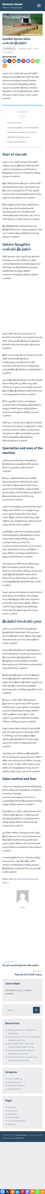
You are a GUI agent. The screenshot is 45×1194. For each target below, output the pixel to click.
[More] (5, 66)
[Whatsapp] (37, 61)
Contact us (12, 1110)
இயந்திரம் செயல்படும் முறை (18, 137)
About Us (12, 1107)
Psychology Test (15, 1082)
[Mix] (33, 61)
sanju (36, 48)
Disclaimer (12, 1114)
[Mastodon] (28, 61)
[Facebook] (5, 61)
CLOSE (22, 116)
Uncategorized (9, 48)
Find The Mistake (15, 1079)
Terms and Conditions (17, 1121)
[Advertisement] (22, 305)
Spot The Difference (16, 1085)
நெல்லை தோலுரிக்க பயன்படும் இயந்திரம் (23, 127)
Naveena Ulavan (12, 4)
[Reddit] (14, 61)
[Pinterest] (23, 61)
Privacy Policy (13, 1117)
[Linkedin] (19, 61)
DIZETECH (20, 1138)
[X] (9, 61)
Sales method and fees (17, 142)
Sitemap (11, 1124)
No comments (7, 52)
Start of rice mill (14, 123)
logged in (20, 990)
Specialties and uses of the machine (22, 132)
